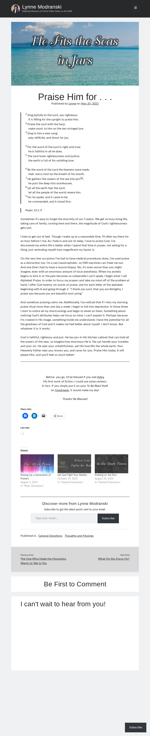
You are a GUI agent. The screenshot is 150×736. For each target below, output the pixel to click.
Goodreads (62, 390)
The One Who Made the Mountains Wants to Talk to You (43, 561)
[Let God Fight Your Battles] (74, 463)
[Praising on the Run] (111, 463)
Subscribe (108, 518)
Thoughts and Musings (79, 535)
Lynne (72, 103)
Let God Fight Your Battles (72, 475)
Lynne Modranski (41, 7)
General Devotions (50, 535)
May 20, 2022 (90, 103)
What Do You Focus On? (114, 558)
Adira (100, 377)
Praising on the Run (106, 475)
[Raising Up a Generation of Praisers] (37, 463)
